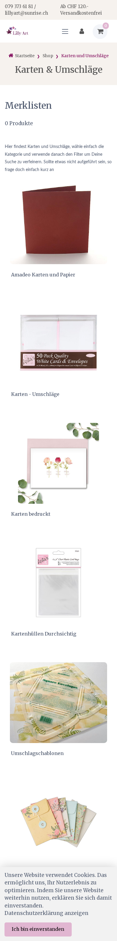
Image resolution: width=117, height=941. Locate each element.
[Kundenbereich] (81, 31)
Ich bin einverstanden (38, 929)
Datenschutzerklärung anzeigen (46, 913)
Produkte (19, 123)
